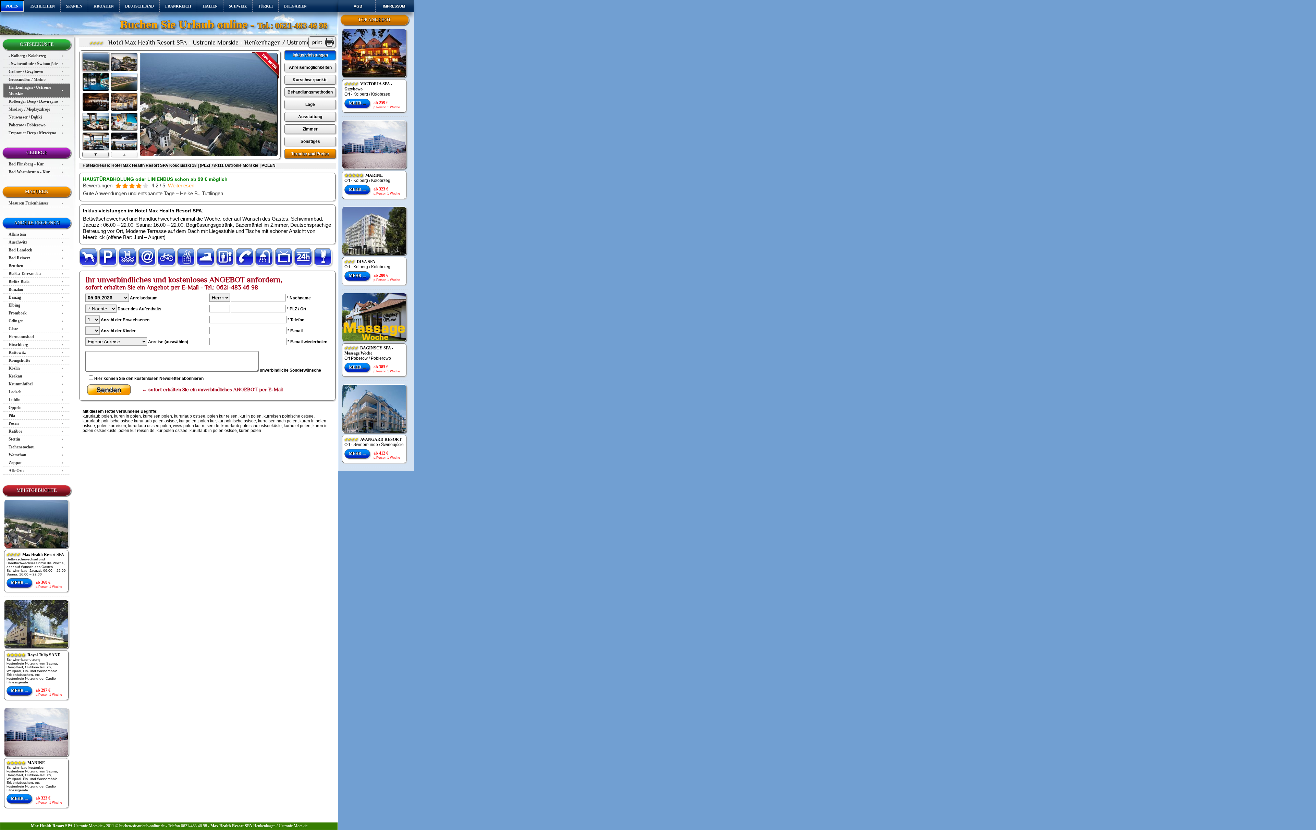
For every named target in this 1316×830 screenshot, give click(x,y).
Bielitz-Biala (19, 281)
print (317, 42)
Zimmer (310, 129)
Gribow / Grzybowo (26, 71)
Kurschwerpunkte (310, 79)
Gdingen (16, 321)
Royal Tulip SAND (34, 655)
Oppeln (15, 407)
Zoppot (15, 462)
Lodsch (15, 391)
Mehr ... (19, 582)
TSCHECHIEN (42, 6)
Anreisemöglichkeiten (310, 67)
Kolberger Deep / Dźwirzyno (33, 101)
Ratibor (15, 431)
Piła (12, 415)
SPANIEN (74, 6)
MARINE (26, 762)
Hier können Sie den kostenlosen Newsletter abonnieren (149, 378)
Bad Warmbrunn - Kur (29, 172)
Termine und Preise (310, 153)
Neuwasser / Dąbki (25, 117)
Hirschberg (18, 344)
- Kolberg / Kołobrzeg (27, 55)
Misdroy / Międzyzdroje (29, 109)
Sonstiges (310, 141)
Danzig (15, 297)
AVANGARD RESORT (373, 439)
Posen (14, 423)
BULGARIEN (295, 6)
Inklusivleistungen (310, 55)
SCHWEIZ (238, 6)
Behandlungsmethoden (310, 92)
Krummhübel (21, 384)
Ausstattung (310, 116)
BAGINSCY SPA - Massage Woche (368, 351)
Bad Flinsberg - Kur (26, 164)
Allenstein (17, 234)
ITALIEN (210, 6)
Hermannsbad (21, 336)
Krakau (15, 376)
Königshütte (19, 360)
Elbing (14, 305)
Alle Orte (16, 470)
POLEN (12, 6)
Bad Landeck (20, 250)
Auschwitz (18, 242)
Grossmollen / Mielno (27, 79)
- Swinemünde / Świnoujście (33, 63)
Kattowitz (17, 352)
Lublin (15, 399)
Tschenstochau (22, 447)
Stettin (14, 439)
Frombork (18, 313)
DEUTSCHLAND (139, 6)
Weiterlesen (181, 185)
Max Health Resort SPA (35, 554)
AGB (358, 6)
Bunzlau (16, 289)
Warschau (17, 455)
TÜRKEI (265, 6)
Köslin (14, 368)
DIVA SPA (359, 261)
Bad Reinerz (19, 258)
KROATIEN (104, 6)
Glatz (13, 328)
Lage (310, 104)
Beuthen (16, 265)
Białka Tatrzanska (25, 273)
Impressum (394, 6)
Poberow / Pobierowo (27, 125)
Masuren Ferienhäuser (28, 203)
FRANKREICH (178, 6)
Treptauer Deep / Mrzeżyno (32, 133)
